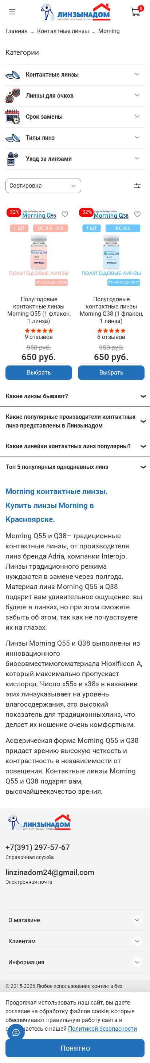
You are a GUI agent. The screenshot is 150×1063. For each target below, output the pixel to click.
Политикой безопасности (102, 1028)
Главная (16, 31)
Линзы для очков (50, 95)
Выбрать (39, 372)
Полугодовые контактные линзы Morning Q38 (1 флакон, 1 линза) (111, 310)
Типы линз (40, 137)
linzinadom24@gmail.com (49, 872)
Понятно (75, 1048)
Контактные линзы (63, 31)
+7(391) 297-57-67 (37, 847)
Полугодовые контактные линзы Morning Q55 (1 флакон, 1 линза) (39, 310)
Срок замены (44, 116)
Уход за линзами (49, 158)
